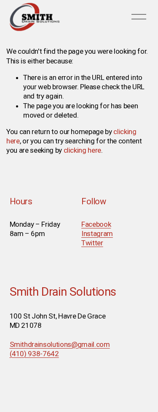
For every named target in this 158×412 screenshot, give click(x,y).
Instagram (97, 233)
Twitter (92, 243)
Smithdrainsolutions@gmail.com (60, 344)
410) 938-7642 (35, 353)
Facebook (96, 224)
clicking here (83, 150)
